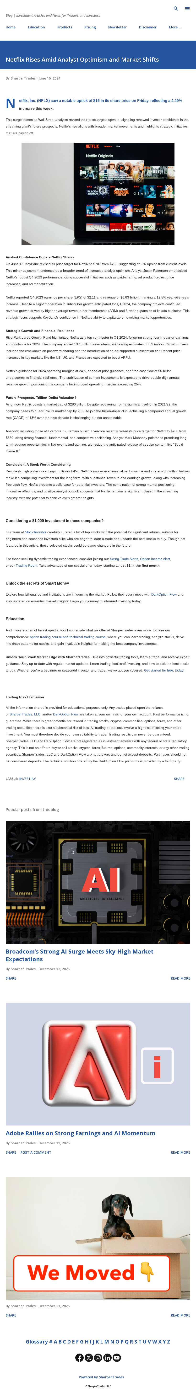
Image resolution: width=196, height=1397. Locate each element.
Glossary (37, 1341)
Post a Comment (36, 1152)
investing (28, 778)
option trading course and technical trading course (68, 637)
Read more (180, 978)
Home (11, 27)
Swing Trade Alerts (124, 559)
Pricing (90, 27)
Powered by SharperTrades (101, 1377)
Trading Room (26, 565)
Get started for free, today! (164, 670)
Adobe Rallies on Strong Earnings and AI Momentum (80, 1133)
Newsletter (117, 27)
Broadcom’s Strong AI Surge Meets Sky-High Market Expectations (79, 955)
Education (36, 27)
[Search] (176, 8)
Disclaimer (148, 27)
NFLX (43, 100)
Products (64, 27)
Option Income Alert (155, 559)
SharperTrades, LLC (25, 714)
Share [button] (179, 778)
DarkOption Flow (164, 594)
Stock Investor (35, 532)
